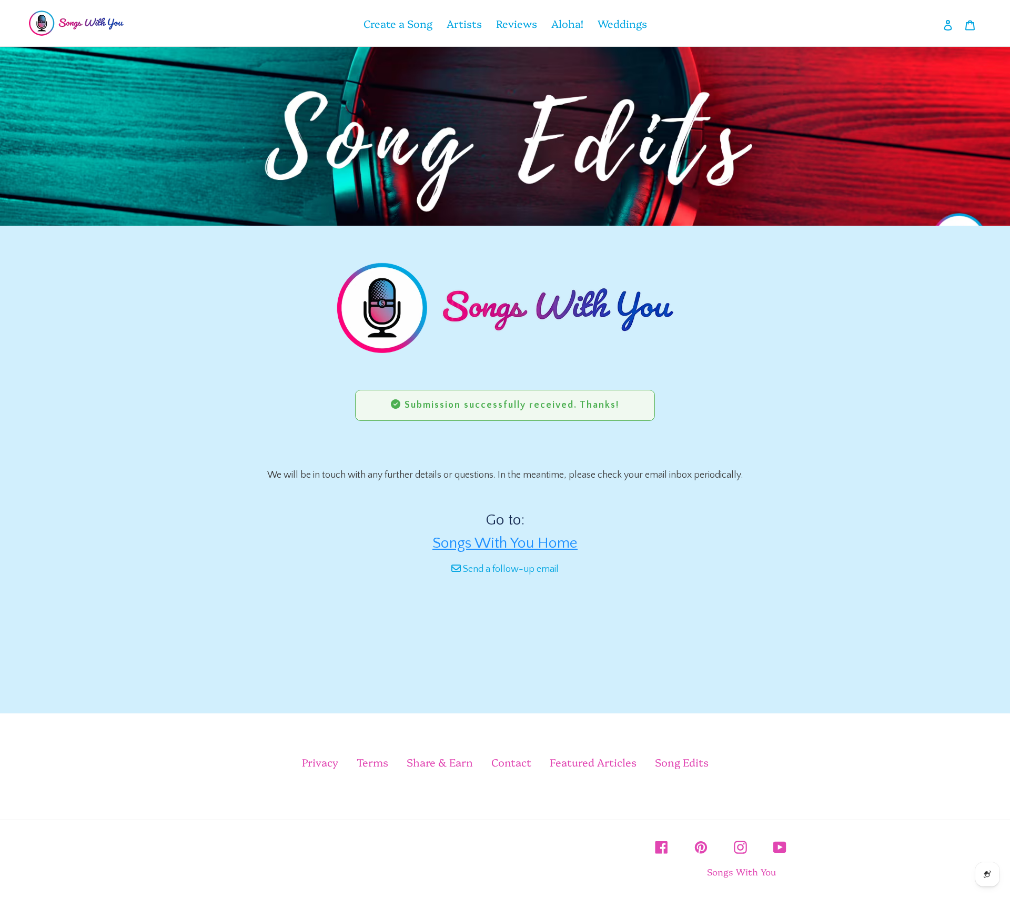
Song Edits (682, 761)
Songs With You (741, 871)
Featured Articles (593, 761)
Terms (372, 761)
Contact (511, 761)
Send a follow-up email (510, 569)
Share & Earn (440, 761)
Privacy (320, 761)
